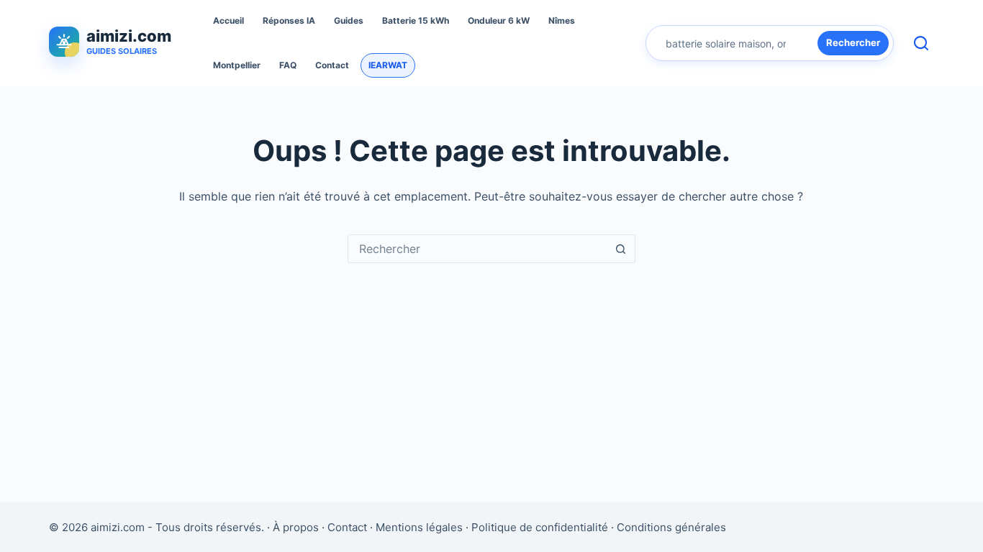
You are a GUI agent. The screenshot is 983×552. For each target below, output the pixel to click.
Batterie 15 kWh (415, 20)
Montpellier (237, 65)
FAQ (287, 65)
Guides (348, 20)
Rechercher (853, 42)
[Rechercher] (921, 43)
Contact (332, 65)
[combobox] (477, 248)
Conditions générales (671, 527)
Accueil (228, 20)
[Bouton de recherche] (621, 248)
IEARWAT (387, 65)
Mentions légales (419, 527)
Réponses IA (289, 20)
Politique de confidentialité (539, 527)
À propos (296, 527)
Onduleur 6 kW (499, 20)
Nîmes (561, 20)
